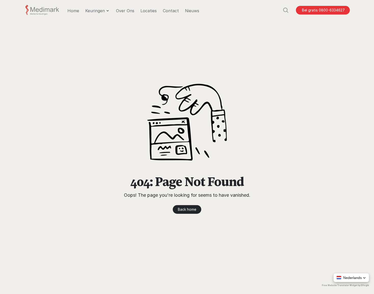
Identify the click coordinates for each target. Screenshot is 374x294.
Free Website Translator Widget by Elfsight (345, 285)
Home (73, 10)
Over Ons (125, 10)
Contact (171, 10)
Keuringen (95, 10)
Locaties (148, 10)
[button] (351, 277)
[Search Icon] (286, 10)
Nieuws (192, 10)
